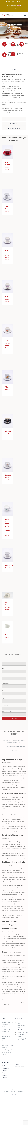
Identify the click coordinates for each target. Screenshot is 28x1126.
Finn (5, 196)
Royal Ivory (5, 626)
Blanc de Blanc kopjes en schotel (5, 509)
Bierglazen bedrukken (7, 1072)
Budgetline (5, 555)
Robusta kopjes (5, 420)
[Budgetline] (7, 555)
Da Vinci (5, 595)
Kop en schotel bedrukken (5, 1069)
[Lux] (7, 330)
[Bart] (7, 240)
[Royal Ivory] (7, 626)
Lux (5, 330)
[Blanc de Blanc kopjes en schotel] (7, 509)
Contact (17, 1064)
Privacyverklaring (19, 1066)
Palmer (6, 391)
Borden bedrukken (6, 1066)
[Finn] (7, 196)
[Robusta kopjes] (7, 421)
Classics (5, 464)
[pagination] (10, 750)
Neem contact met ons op (8, 1002)
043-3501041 (21, 1029)
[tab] (14, 69)
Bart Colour (5, 152)
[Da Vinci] (7, 595)
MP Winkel (10, 1091)
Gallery (9, 152)
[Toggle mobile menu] (25, 15)
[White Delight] (7, 377)
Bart (5, 240)
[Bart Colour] (7, 152)
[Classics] (7, 465)
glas (12, 1045)
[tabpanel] (14, 94)
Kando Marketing (21, 1091)
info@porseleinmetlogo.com (22, 1032)
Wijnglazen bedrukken (5, 1076)
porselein (6, 1045)
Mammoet (7, 567)
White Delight (5, 376)
